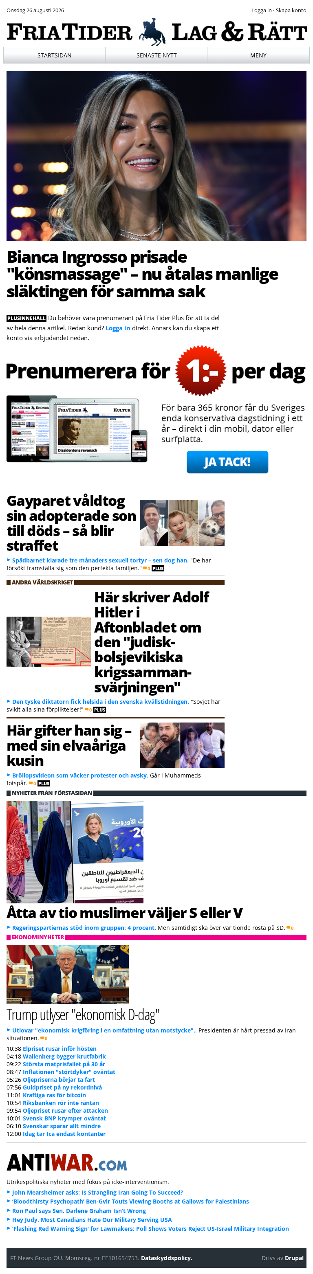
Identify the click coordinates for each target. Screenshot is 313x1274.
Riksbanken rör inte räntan (61, 1103)
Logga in (118, 328)
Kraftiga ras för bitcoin (54, 1095)
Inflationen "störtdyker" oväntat (69, 1072)
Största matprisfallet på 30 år (64, 1064)
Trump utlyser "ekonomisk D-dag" (83, 1014)
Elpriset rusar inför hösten (60, 1048)
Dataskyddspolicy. (166, 1258)
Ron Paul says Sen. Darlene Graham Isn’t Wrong (79, 1211)
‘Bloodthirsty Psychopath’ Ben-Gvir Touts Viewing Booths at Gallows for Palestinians (130, 1201)
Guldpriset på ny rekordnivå (62, 1087)
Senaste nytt (157, 55)
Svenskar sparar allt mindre (62, 1126)
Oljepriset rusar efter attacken (65, 1110)
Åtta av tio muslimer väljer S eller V (124, 912)
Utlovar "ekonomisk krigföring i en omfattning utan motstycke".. (104, 1030)
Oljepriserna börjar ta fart (59, 1079)
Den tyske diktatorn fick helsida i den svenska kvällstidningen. (100, 701)
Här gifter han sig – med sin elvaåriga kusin (69, 745)
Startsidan (54, 55)
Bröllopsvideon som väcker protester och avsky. (80, 775)
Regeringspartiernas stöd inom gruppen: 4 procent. (84, 927)
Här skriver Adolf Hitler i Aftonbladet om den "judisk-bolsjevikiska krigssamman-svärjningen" (151, 641)
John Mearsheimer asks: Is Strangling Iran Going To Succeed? (97, 1192)
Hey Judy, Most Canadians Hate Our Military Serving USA (92, 1219)
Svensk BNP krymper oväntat (64, 1118)
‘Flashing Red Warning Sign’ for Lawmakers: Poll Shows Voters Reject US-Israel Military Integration (150, 1228)
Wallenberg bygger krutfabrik (64, 1056)
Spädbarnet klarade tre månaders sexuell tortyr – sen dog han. (101, 560)
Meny (258, 55)
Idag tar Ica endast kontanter (64, 1134)
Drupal (294, 1258)
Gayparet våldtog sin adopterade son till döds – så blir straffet (71, 522)
